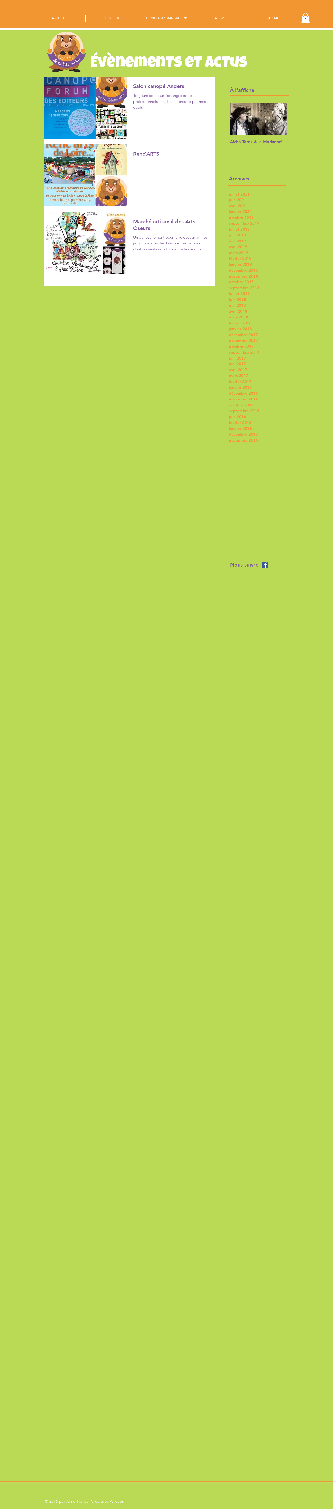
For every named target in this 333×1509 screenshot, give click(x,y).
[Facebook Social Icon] (265, 565)
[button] (305, 18)
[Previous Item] (238, 119)
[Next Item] (279, 119)
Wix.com (117, 1501)
